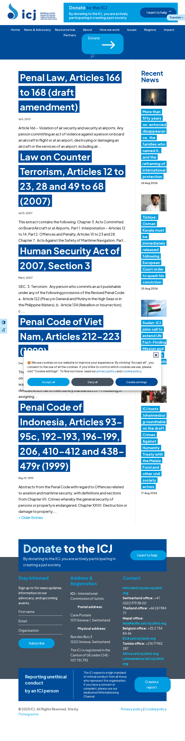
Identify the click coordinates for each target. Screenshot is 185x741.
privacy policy (106, 371)
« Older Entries (30, 517)
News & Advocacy (37, 30)
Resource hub (65, 30)
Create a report (151, 684)
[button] (156, 355)
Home (15, 30)
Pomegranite (28, 714)
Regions (150, 30)
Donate (102, 39)
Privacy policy (132, 709)
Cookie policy (156, 709)
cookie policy (131, 371)
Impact (169, 30)
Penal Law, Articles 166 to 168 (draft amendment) (70, 91)
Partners (70, 35)
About (87, 30)
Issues (132, 30)
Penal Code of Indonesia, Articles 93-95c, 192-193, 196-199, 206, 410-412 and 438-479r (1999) (72, 436)
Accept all (48, 382)
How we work (110, 30)
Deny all (93, 382)
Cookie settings (136, 382)
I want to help (157, 12)
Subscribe (36, 643)
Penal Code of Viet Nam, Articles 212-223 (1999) (70, 335)
